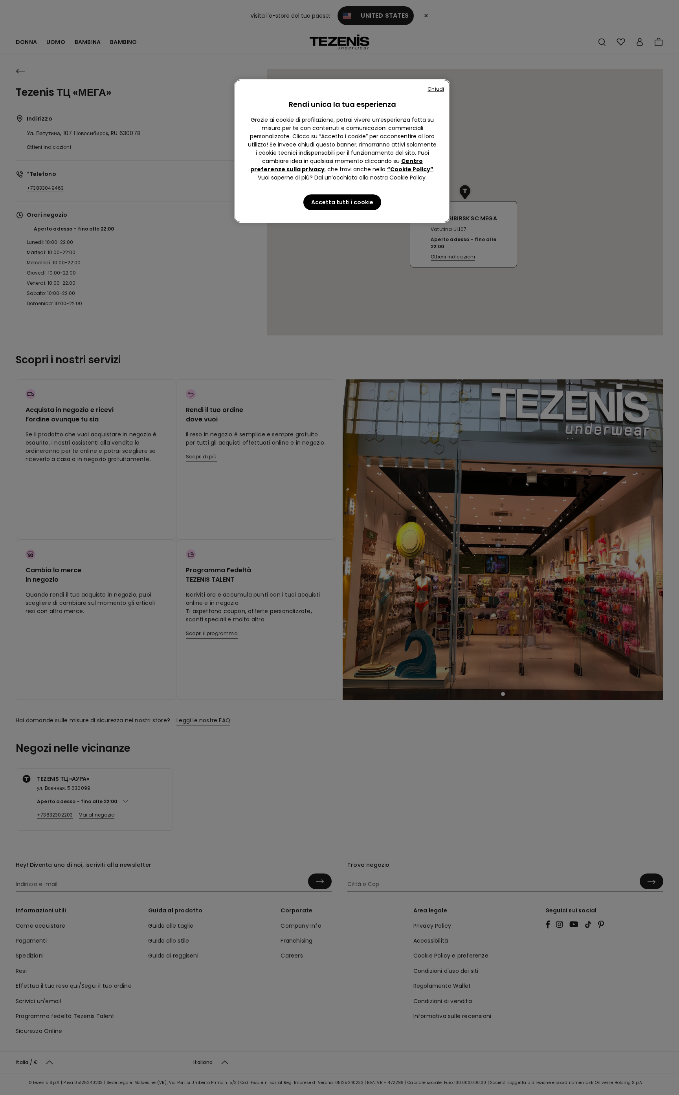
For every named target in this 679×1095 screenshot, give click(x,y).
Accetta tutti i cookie (342, 202)
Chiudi (436, 89)
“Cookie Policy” (410, 169)
